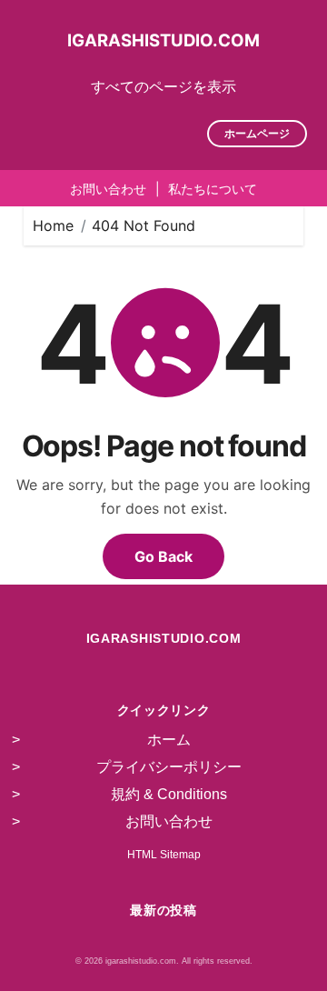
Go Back (163, 556)
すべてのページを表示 (163, 86)
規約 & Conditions (169, 794)
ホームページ (257, 133)
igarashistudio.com (163, 40)
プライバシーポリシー (169, 767)
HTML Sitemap (164, 854)
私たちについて (212, 188)
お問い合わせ (108, 188)
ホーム (169, 739)
